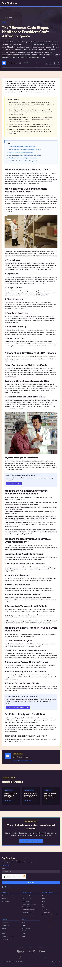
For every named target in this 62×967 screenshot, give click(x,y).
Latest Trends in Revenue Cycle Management (23, 161)
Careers (24, 925)
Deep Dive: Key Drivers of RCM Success (21, 152)
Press (3, 933)
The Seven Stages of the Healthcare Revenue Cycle (25, 149)
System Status (26, 928)
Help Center (5, 939)
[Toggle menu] (58, 3)
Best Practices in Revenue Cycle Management (23, 158)
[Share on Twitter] (46, 63)
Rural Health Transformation (29, 909)
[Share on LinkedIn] (50, 63)
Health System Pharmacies (29, 904)
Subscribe (31, 882)
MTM (43, 901)
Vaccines (44, 895)
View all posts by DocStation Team (22, 760)
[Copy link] (58, 63)
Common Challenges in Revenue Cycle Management (25, 155)
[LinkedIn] (5, 887)
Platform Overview (7, 895)
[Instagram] (8, 887)
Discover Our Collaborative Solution (18, 707)
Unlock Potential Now (14, 484)
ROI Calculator (5, 901)
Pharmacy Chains (26, 898)
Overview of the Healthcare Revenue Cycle (22, 146)
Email (3, 868)
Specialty (44, 909)
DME (43, 898)
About (23, 922)
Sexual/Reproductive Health (49, 915)
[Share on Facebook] (54, 63)
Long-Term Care (26, 901)
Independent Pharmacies (29, 895)
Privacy (24, 933)
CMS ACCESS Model (27, 912)
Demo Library (5, 925)
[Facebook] (3, 887)
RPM (43, 904)
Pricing (4, 898)
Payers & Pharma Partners (29, 915)
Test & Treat (45, 912)
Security (24, 931)
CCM (43, 906)
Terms (24, 936)
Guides (4, 928)
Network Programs (27, 906)
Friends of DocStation (7, 936)
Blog (3, 931)
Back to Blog (8, 17)
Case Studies (5, 922)
